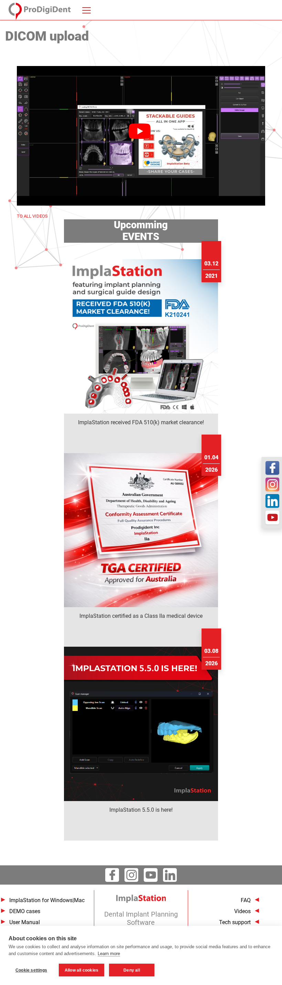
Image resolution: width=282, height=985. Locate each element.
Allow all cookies (81, 970)
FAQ (246, 900)
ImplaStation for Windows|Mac (47, 900)
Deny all (131, 970)
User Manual (24, 922)
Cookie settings (31, 970)
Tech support (235, 922)
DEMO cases (24, 911)
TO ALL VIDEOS (32, 216)
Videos (242, 911)
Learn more (109, 953)
